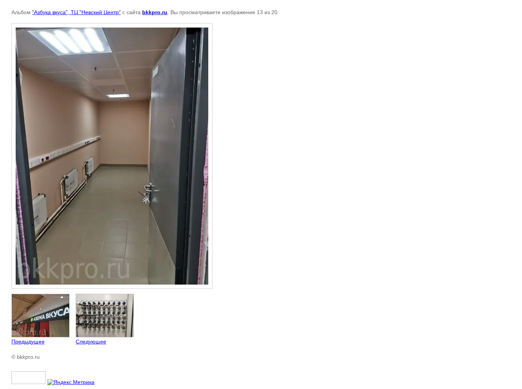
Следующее (91, 342)
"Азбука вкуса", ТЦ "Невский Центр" (76, 12)
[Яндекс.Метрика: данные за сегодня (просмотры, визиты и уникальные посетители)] (70, 382)
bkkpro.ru (154, 12)
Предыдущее (28, 342)
